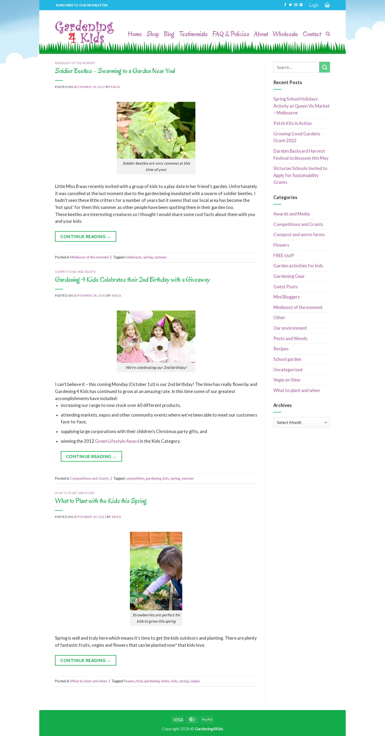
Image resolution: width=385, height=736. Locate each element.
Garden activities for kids (298, 265)
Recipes (281, 348)
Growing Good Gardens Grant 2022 (296, 137)
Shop (153, 33)
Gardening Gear (289, 276)
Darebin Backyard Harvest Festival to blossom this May (301, 154)
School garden (287, 359)
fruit (139, 681)
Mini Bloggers (286, 297)
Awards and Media (291, 214)
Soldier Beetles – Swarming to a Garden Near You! (115, 70)
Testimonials (193, 33)
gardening (153, 478)
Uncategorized (287, 369)
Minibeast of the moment (75, 63)
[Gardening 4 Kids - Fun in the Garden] (85, 32)
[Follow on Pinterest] (300, 5)
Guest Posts (285, 286)
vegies (195, 681)
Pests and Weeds (290, 338)
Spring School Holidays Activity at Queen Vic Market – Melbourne (301, 105)
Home (135, 33)
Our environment (290, 328)
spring (148, 257)
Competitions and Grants (75, 272)
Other (279, 317)
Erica (115, 86)
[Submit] (324, 67)
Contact (312, 33)
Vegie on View (286, 380)
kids (166, 478)
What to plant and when (75, 493)
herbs (165, 681)
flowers (129, 681)
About (261, 33)
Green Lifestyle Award (117, 441)
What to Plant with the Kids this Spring (101, 500)
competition (134, 478)
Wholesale (285, 33)
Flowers (281, 245)
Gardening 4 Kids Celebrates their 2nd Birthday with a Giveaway (132, 279)
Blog (169, 33)
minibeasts (133, 257)
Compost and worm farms (299, 234)
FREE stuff (283, 255)
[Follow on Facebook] (285, 5)
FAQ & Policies (230, 33)
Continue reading (85, 236)
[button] (313, 5)
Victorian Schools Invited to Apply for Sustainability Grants (300, 175)
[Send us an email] (295, 5)
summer (160, 257)
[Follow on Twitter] (290, 5)
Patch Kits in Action (292, 123)
